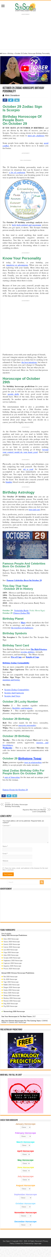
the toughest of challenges (22, 627)
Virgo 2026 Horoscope (11, 952)
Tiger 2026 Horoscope (11, 982)
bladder (9, 482)
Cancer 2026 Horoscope (11, 947)
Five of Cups (16, 657)
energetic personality (27, 725)
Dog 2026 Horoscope (10, 1003)
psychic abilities (28, 651)
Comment (6, 825)
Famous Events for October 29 (15, 789)
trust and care (34, 509)
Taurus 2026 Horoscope (11, 942)
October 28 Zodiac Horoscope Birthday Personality (16, 804)
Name (5, 846)
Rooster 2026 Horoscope (11, 1001)
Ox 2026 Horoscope (10, 979)
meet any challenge (36, 135)
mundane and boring (11, 679)
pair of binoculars (12, 777)
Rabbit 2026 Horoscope (11, 985)
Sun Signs (6, 1241)
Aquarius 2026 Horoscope (12, 966)
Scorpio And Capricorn (14, 692)
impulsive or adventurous (17, 265)
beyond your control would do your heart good (25, 450)
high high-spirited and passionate (26, 225)
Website (5, 861)
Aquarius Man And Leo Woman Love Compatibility (34, 809)
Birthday (10, 53)
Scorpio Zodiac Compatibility (16, 689)
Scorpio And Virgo (12, 696)
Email (5, 853)
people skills (13, 394)
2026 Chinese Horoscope (16, 973)
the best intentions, (29, 362)
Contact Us (19, 1243)
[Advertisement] (25, 906)
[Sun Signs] (25, 7)
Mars (23, 622)
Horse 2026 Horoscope (11, 993)
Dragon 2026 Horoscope (11, 987)
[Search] (42, 882)
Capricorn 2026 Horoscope (12, 963)
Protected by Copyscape (32, 1243)
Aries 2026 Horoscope (11, 939)
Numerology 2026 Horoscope (14, 1011)
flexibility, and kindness (22, 708)
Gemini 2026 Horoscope (11, 944)
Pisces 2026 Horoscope (11, 969)
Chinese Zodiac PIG (21, 613)
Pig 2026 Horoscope (10, 1006)
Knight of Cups (32, 657)
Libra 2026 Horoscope (10, 955)
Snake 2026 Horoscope (11, 990)
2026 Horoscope (12, 935)
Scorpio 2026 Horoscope (11, 958)
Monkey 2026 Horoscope (12, 998)
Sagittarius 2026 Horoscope (12, 960)
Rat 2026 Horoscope (10, 976)
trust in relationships (33, 762)
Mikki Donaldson (12, 95)
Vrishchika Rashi (21, 610)
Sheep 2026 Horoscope (11, 995)
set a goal (28, 469)
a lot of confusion (17, 172)
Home (4, 53)
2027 (34, 1016)
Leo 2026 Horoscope (10, 950)
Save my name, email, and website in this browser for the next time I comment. (25, 869)
